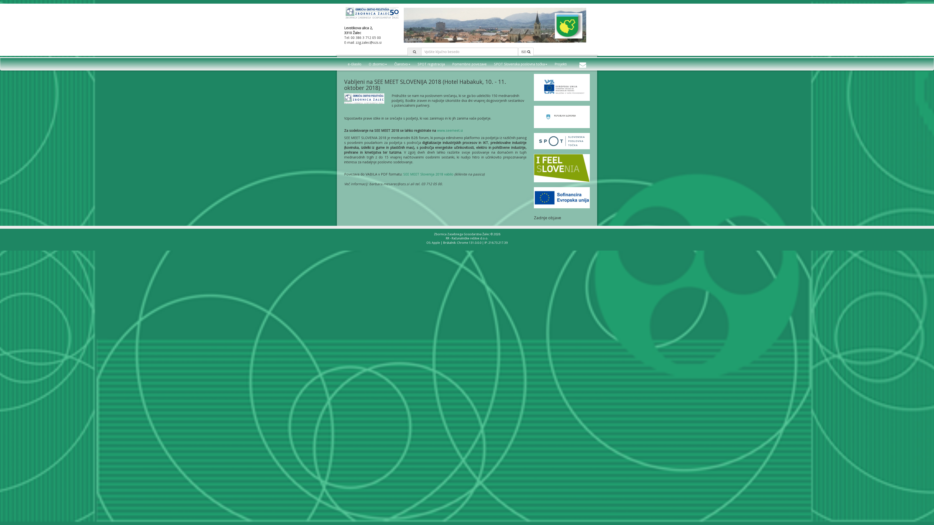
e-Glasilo (354, 64)
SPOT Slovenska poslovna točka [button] (519, 64)
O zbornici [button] (377, 64)
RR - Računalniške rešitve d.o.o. (467, 238)
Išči (524, 51)
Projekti (561, 64)
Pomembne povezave (469, 64)
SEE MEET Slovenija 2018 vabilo (428, 174)
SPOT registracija (431, 64)
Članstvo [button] (401, 64)
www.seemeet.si (450, 130)
